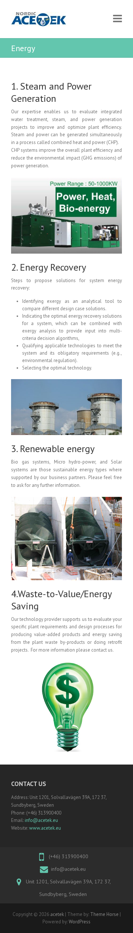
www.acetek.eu (45, 828)
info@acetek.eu (41, 820)
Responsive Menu (117, 18)
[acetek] (38, 19)
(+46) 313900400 (68, 856)
